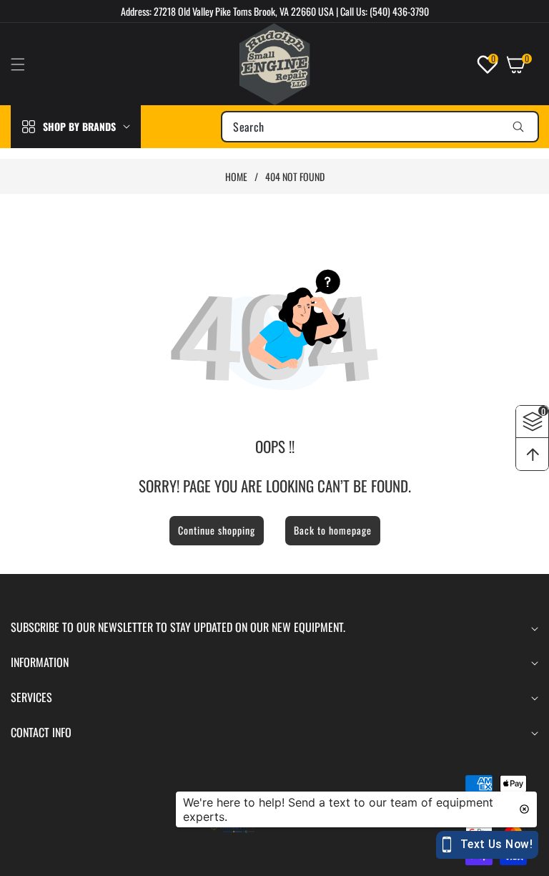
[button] (26, 64)
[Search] (518, 126)
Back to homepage (333, 529)
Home (236, 176)
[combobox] (380, 126)
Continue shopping (216, 529)
